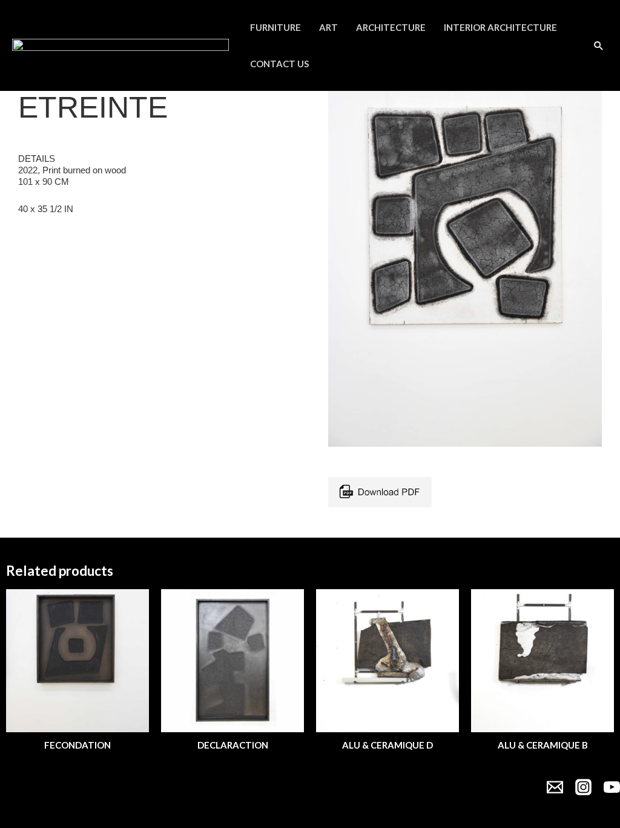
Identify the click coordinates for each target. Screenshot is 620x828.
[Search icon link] (599, 45)
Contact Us (279, 63)
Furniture (275, 27)
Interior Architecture (500, 27)
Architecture (391, 27)
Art (328, 27)
